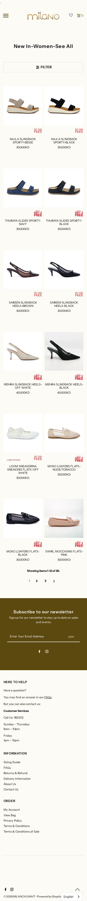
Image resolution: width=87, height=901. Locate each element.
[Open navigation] (13, 15)
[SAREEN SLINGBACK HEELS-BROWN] (23, 269)
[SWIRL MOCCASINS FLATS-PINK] (64, 518)
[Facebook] (39, 652)
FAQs (48, 697)
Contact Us (11, 789)
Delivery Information (17, 778)
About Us (10, 784)
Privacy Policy (13, 820)
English (68, 896)
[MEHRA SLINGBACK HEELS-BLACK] (64, 351)
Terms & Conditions (17, 826)
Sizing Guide (12, 762)
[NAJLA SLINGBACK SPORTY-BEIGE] (23, 106)
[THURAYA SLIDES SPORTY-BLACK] (64, 188)
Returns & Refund (15, 773)
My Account (12, 809)
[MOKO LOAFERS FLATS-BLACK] (23, 518)
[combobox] (72, 896)
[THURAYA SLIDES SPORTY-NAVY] (23, 188)
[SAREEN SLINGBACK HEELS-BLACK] (64, 269)
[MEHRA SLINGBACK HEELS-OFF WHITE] (23, 351)
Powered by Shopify (49, 896)
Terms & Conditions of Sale (21, 831)
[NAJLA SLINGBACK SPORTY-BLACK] (64, 106)
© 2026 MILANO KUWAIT (20, 896)
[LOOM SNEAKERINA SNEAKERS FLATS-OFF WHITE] (23, 433)
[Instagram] (46, 652)
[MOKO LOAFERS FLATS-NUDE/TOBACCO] (64, 433)
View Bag (10, 815)
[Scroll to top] (77, 889)
